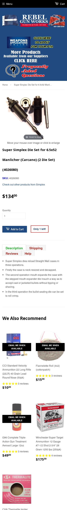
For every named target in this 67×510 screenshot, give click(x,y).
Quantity (6, 210)
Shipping (36, 248)
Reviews (12, 253)
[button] (10, 383)
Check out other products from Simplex (23, 184)
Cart (62, 4)
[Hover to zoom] (33, 117)
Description (14, 248)
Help (28, 253)
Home (5, 84)
